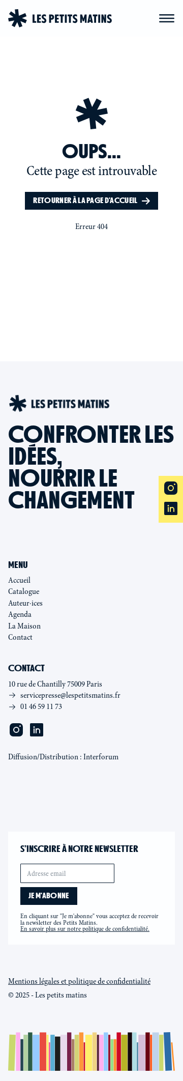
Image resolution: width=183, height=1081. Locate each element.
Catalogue (23, 591)
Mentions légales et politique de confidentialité (79, 981)
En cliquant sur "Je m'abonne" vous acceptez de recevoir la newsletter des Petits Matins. (89, 922)
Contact (20, 637)
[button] (167, 18)
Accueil (19, 580)
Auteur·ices (25, 603)
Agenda (20, 614)
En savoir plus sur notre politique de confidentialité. (84, 928)
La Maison (24, 626)
